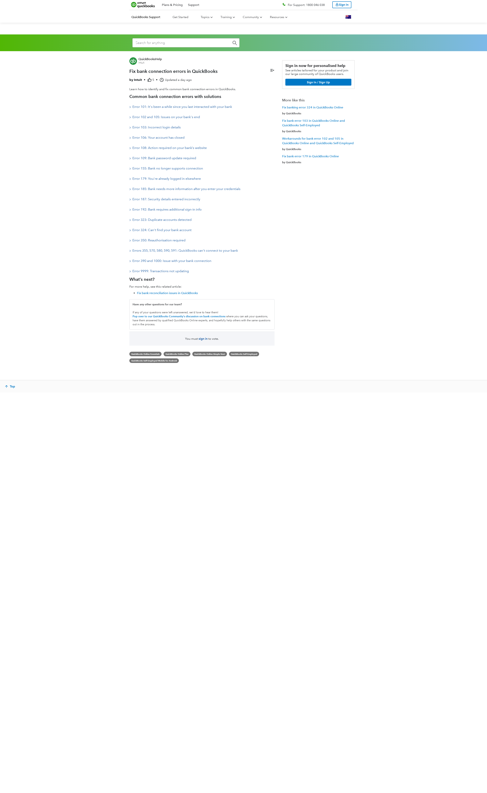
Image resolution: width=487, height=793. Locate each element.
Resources (277, 17)
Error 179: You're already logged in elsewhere (166, 179)
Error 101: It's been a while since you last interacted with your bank (182, 107)
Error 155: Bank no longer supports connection (167, 168)
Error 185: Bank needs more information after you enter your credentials (186, 189)
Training (226, 17)
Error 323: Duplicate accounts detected (162, 220)
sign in (203, 338)
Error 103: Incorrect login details (156, 127)
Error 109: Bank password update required (164, 158)
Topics (205, 17)
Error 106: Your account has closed (158, 137)
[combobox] (186, 42)
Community (251, 17)
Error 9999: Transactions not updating (160, 271)
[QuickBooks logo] (143, 5)
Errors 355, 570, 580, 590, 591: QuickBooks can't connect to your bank (185, 250)
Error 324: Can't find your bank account (162, 230)
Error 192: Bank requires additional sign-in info (167, 209)
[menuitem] (148, 17)
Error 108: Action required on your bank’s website (169, 148)
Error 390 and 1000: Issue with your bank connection (171, 261)
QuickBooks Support (145, 17)
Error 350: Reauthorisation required (158, 240)
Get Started (180, 17)
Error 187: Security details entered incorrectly (166, 199)
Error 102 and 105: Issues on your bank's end (166, 117)
